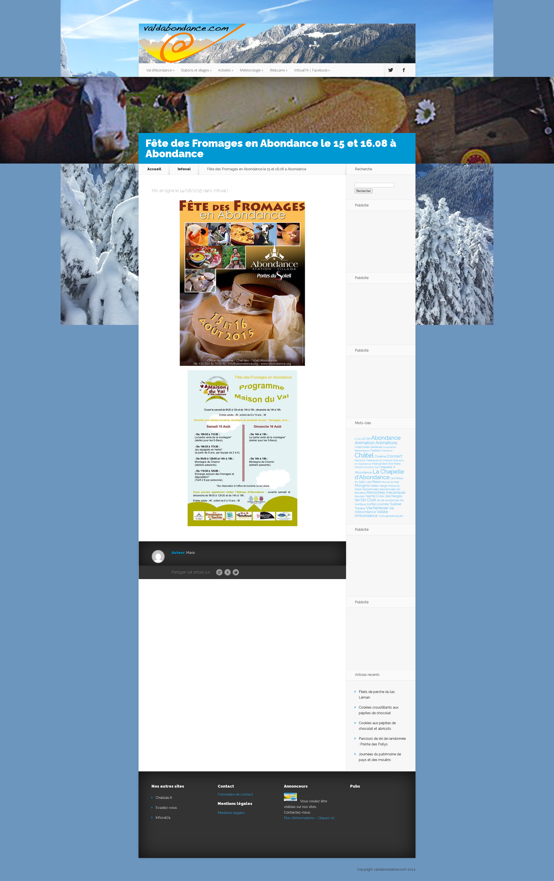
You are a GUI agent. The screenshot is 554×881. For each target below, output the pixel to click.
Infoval (184, 169)
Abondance (386, 438)
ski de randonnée (388, 500)
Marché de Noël (390, 481)
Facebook (227, 572)
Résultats (360, 496)
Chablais (375, 450)
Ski (357, 500)
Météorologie (251, 70)
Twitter (235, 572)
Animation (365, 442)
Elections (360, 460)
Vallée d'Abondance (371, 513)
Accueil (154, 169)
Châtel (364, 455)
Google (219, 572)
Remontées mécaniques (386, 492)
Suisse (395, 504)
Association (389, 447)
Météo (374, 485)
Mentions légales (231, 813)
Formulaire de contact (235, 794)
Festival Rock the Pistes (386, 463)
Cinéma (380, 456)
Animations (386, 442)
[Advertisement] (378, 241)
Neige (383, 485)
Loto (368, 481)
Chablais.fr (164, 798)
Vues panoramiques (390, 516)
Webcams (279, 70)
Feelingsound (374, 460)
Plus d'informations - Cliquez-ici (309, 818)
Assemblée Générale (368, 447)
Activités (225, 70)
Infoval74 (163, 818)
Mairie (376, 481)
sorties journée (378, 504)
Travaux (360, 508)
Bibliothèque (362, 450)
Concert (394, 456)
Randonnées (371, 489)
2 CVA (358, 439)
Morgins (362, 485)
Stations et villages (196, 70)
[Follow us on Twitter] (390, 70)
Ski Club (368, 499)
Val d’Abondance (160, 70)
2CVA (366, 438)
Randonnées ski (390, 489)
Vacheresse (377, 507)
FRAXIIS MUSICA (364, 467)
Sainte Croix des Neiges (384, 496)
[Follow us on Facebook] (403, 70)
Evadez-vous (166, 808)
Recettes (360, 492)
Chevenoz (387, 450)
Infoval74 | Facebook (312, 70)
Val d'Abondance (374, 510)
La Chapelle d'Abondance (379, 474)
